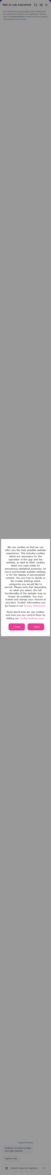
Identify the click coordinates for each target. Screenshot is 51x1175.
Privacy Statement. (35, 606)
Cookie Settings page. (32, 618)
